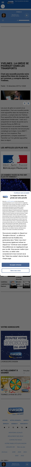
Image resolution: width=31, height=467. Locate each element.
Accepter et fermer (15, 265)
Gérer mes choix (15, 271)
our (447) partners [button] (10, 201)
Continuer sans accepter (21, 193)
